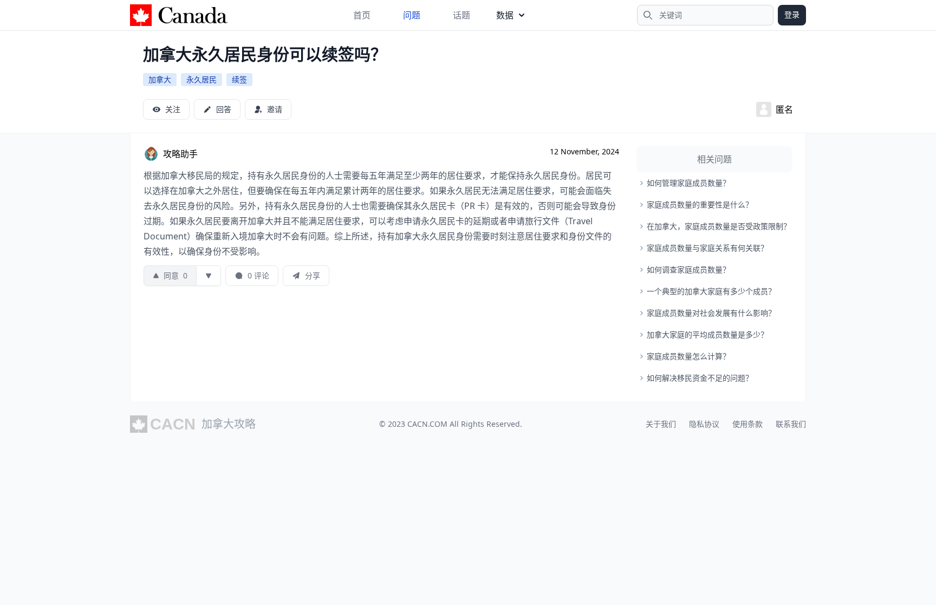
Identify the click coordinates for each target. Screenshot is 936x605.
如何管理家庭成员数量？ (688, 183)
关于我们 (661, 424)
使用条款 (747, 424)
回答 (223, 109)
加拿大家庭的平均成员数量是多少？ (707, 334)
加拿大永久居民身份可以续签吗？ (265, 54)
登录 (792, 14)
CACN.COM (427, 424)
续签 (239, 79)
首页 (361, 15)
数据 (505, 15)
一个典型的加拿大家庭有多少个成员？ (711, 291)
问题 (411, 15)
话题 (461, 15)
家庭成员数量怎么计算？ (688, 356)
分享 (312, 275)
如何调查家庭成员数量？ (688, 269)
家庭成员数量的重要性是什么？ (700, 204)
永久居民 (201, 79)
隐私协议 (704, 424)
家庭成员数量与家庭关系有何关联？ (707, 248)
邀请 (274, 109)
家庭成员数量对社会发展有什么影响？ (711, 313)
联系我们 (791, 424)
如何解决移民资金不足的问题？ (700, 378)
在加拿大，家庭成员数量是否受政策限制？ (719, 226)
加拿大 (159, 79)
